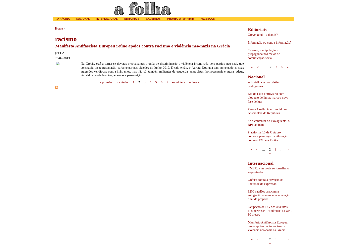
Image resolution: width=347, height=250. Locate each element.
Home (59, 28)
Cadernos (153, 18)
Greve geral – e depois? (263, 34)
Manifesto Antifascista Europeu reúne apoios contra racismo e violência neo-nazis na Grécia (142, 45)
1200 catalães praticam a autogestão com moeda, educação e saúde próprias (269, 195)
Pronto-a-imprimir (180, 18)
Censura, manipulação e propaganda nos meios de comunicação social (264, 53)
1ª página (63, 18)
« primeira (106, 82)
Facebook (208, 18)
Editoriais (131, 18)
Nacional (83, 18)
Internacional (107, 18)
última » (194, 82)
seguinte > (178, 82)
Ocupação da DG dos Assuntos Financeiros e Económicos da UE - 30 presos (270, 210)
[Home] (142, 8)
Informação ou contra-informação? (270, 42)
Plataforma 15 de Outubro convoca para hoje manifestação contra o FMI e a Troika (268, 136)
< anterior (122, 82)
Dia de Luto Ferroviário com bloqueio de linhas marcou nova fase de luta (268, 97)
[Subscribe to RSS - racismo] (56, 88)
